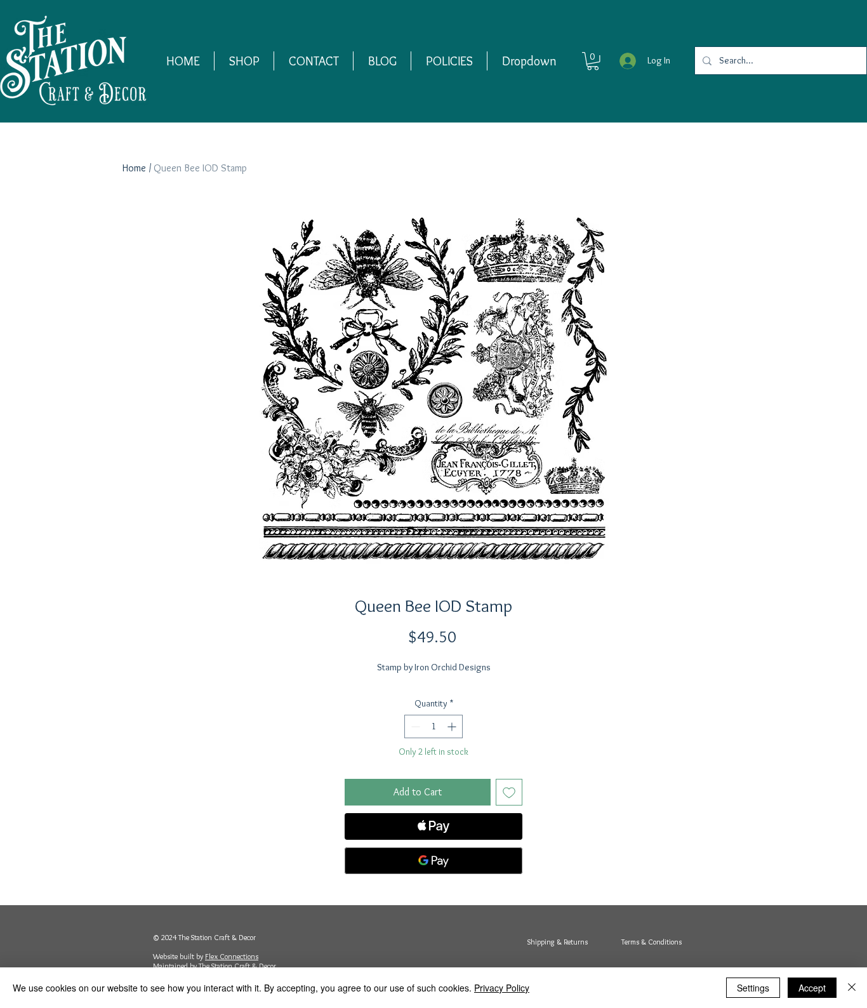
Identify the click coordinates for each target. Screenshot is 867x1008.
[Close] (851, 988)
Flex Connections (231, 956)
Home (134, 168)
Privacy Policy (501, 987)
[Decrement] (414, 726)
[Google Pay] (433, 860)
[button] (244, 60)
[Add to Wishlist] (509, 792)
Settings (753, 987)
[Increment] (453, 726)
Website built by (179, 956)
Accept (812, 987)
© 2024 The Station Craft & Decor (204, 937)
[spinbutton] (433, 726)
